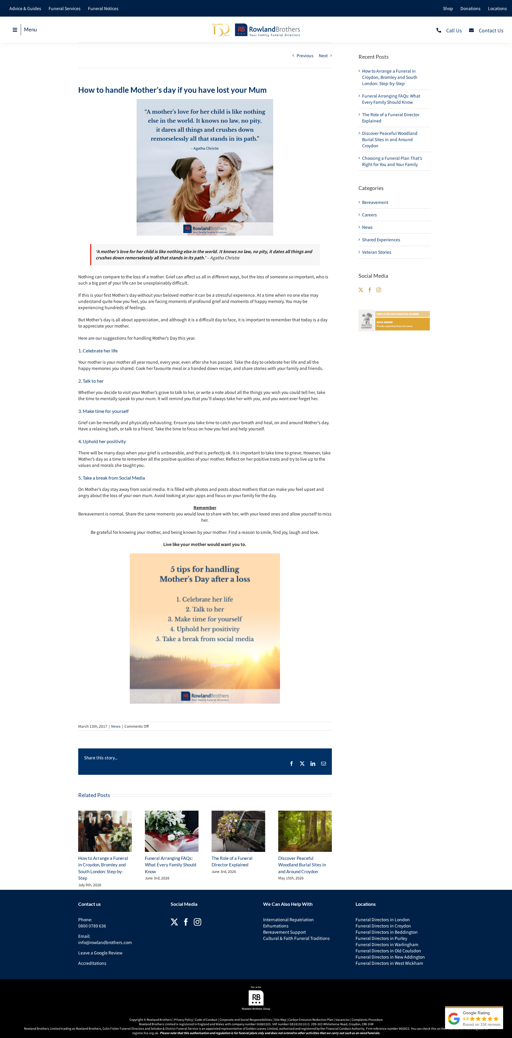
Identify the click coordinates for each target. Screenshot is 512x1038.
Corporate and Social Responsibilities (246, 1019)
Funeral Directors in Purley (381, 938)
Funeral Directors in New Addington (390, 957)
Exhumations (276, 926)
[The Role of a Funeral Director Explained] (238, 831)
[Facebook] (369, 290)
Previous (305, 55)
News (116, 726)
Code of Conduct (206, 1019)
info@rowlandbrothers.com (105, 942)
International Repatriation (288, 919)
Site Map (280, 1019)
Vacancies (342, 1019)
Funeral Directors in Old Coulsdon (388, 951)
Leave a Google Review (100, 953)
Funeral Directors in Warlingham (387, 944)
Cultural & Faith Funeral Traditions (296, 938)
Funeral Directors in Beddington (387, 932)
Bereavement (375, 202)
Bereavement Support (284, 932)
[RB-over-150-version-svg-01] (256, 25)
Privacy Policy (183, 1019)
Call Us (454, 30)
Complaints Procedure (367, 1019)
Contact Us (491, 30)
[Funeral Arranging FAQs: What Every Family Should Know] (172, 831)
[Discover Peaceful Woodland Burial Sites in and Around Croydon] (305, 831)
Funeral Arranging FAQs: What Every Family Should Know (170, 864)
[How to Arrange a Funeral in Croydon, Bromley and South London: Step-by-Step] (105, 831)
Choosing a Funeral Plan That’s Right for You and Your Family (392, 161)
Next (323, 55)
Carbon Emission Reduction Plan (310, 1019)
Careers (369, 215)
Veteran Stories (376, 252)
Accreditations (92, 963)
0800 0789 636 (92, 926)
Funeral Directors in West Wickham (389, 963)
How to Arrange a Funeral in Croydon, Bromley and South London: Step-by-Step (389, 77)
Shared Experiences (381, 239)
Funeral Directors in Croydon (383, 926)
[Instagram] (378, 290)
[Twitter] (361, 290)
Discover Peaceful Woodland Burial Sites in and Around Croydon (302, 864)
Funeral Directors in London (383, 919)
